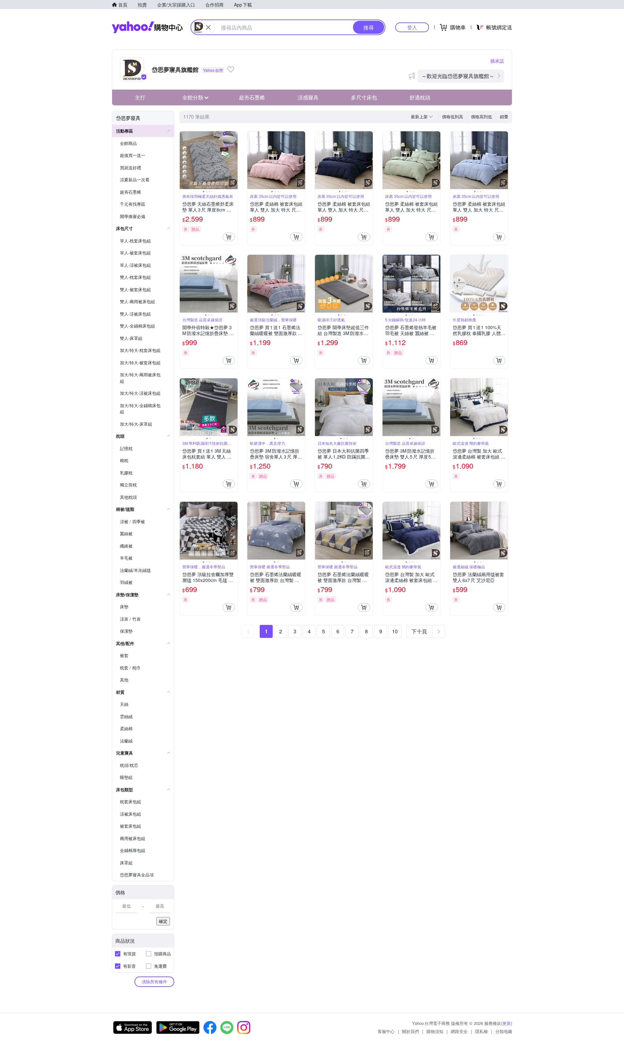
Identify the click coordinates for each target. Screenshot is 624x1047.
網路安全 (459, 1031)
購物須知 (434, 1031)
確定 (163, 921)
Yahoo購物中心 (147, 27)
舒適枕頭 (420, 97)
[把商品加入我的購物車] (229, 237)
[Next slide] (233, 160)
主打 (140, 97)
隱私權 (481, 1031)
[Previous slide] (184, 160)
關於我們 (410, 1031)
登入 (412, 27)
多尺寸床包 (364, 97)
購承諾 (497, 61)
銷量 (504, 116)
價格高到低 (481, 116)
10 (395, 631)
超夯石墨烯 (252, 97)
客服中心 (386, 1031)
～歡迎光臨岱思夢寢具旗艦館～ (458, 76)
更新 (506, 1023)
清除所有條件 (154, 981)
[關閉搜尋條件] (208, 27)
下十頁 (419, 631)
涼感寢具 (308, 97)
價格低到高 (452, 116)
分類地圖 (503, 1031)
